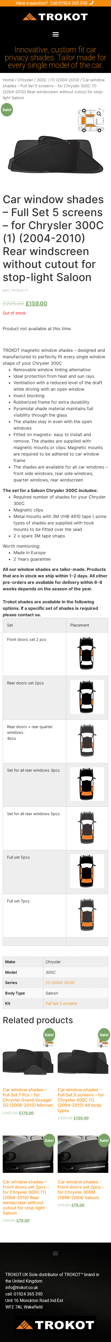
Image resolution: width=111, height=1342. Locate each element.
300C (42, 80)
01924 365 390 (72, 3)
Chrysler (25, 80)
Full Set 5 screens (61, 1003)
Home (8, 80)
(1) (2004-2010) (64, 80)
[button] (55, 34)
